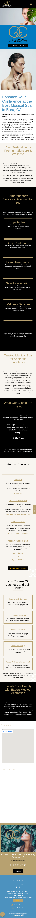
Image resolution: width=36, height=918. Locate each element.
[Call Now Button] (2, 914)
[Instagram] (19, 887)
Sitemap (26, 911)
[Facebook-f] (16, 887)
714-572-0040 (18, 865)
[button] (4, 432)
